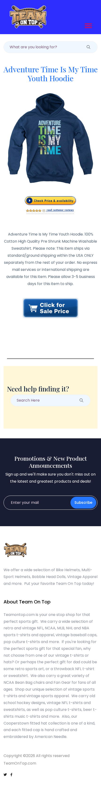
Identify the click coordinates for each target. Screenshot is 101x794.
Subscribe (83, 502)
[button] (88, 25)
